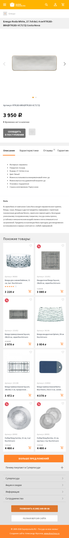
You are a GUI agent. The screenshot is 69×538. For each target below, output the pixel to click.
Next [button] (65, 64)
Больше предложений (34, 458)
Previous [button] (4, 64)
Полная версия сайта (34, 518)
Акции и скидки (14, 485)
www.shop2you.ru (52, 533)
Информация (12, 491)
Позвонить (34, 508)
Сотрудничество (14, 498)
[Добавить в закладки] (31, 246)
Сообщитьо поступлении (14, 133)
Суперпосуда (12, 478)
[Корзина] (63, 5)
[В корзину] (30, 291)
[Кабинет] (55, 5)
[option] (34, 64)
